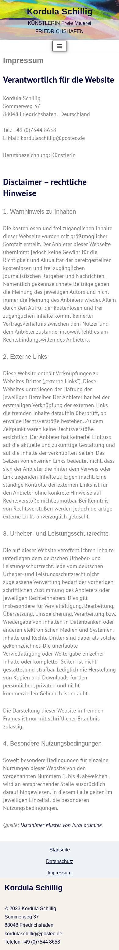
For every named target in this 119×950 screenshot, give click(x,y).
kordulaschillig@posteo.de (33, 933)
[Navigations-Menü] (59, 46)
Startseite (59, 849)
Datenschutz (59, 861)
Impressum (59, 872)
